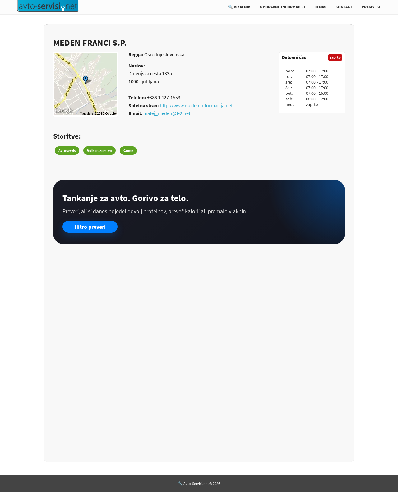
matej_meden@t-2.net (166, 113)
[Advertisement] (199, 297)
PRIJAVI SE (371, 7)
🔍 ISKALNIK (239, 7)
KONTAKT (344, 7)
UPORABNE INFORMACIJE (283, 7)
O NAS (320, 7)
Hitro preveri (90, 226)
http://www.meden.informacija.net (196, 105)
